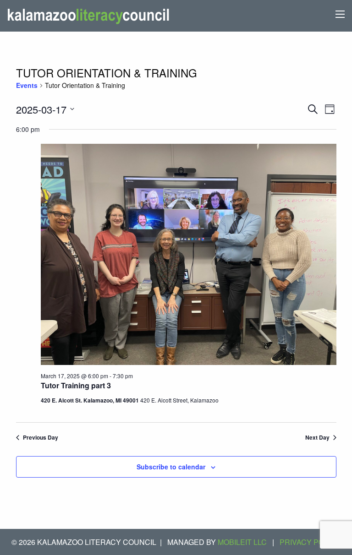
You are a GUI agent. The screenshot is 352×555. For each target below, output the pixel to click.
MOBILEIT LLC (242, 542)
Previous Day (40, 437)
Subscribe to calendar (171, 466)
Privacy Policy (310, 542)
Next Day (317, 437)
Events (27, 85)
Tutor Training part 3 (76, 385)
